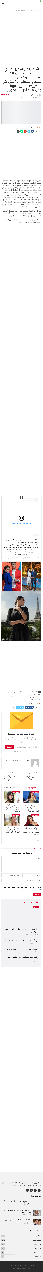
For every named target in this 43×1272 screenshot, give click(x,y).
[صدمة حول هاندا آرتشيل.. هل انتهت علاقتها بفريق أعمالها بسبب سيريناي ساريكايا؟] (12, 797)
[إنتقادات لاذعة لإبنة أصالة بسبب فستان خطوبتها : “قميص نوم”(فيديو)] (37, 1222)
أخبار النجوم (36, 907)
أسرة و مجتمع (38, 1252)
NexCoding (28, 1268)
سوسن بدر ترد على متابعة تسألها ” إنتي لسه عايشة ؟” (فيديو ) (11, 777)
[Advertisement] (21, 43)
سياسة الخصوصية (10, 1265)
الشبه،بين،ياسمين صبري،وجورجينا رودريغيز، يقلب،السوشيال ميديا (26, 697)
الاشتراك (9, 747)
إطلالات (5, 692)
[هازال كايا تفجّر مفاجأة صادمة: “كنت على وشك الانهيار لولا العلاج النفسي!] (12, 820)
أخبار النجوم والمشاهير (28, 692)
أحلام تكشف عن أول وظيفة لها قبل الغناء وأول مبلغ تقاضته (32, 777)
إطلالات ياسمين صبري (35, 695)
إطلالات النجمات (37, 1240)
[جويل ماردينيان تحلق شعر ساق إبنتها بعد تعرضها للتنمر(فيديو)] (22, 916)
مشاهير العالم (5, 94)
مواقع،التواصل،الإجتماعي (35, 700)
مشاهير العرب (38, 1244)
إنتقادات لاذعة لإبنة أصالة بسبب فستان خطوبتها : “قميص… (21, 949)
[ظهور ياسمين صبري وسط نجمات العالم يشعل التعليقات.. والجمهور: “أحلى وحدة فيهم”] (31, 797)
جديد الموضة (38, 1256)
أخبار (36, 692)
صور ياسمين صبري (7, 697)
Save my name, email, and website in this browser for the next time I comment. (22, 888)
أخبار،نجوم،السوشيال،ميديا (15, 692)
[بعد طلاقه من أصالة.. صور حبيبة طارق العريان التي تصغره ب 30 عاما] (37, 1213)
